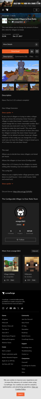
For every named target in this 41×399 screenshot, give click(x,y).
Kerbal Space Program (8, 336)
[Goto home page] (7, 9)
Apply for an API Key (8, 361)
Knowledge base (27, 347)
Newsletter (25, 329)
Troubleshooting (27, 351)
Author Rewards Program (10, 357)
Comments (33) (21, 56)
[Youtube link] (11, 308)
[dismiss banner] (38, 2)
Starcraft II (5, 332)
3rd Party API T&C (7, 364)
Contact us (25, 354)
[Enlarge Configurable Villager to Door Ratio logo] (4, 20)
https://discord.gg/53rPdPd (22, 191)
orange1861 (20, 221)
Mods (13, 16)
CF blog (24, 326)
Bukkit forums (26, 336)
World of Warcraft (7, 326)
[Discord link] (14, 308)
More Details (7, 44)
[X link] (18, 308)
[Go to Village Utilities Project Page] (11, 269)
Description (8, 56)
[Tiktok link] (7, 308)
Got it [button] (20, 394)
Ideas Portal (25, 322)
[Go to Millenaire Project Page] (32, 269)
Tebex (23, 369)
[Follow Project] (37, 51)
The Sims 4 (5, 329)
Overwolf (24, 362)
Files (31, 56)
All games (5, 319)
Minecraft (5, 16)
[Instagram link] (3, 308)
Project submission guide (9, 354)
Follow (21, 240)
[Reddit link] (22, 308)
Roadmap (25, 332)
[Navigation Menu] (3, 10)
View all (35, 251)
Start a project (6, 351)
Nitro (23, 372)
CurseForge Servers (27, 339)
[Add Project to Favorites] (32, 51)
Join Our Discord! (27, 319)
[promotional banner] (20, 3)
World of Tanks (6, 342)
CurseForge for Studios (29, 365)
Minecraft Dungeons (8, 339)
